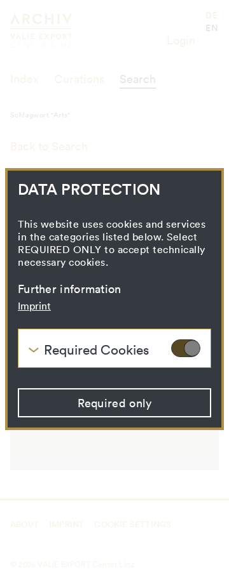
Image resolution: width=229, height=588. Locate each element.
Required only (115, 402)
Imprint (34, 305)
